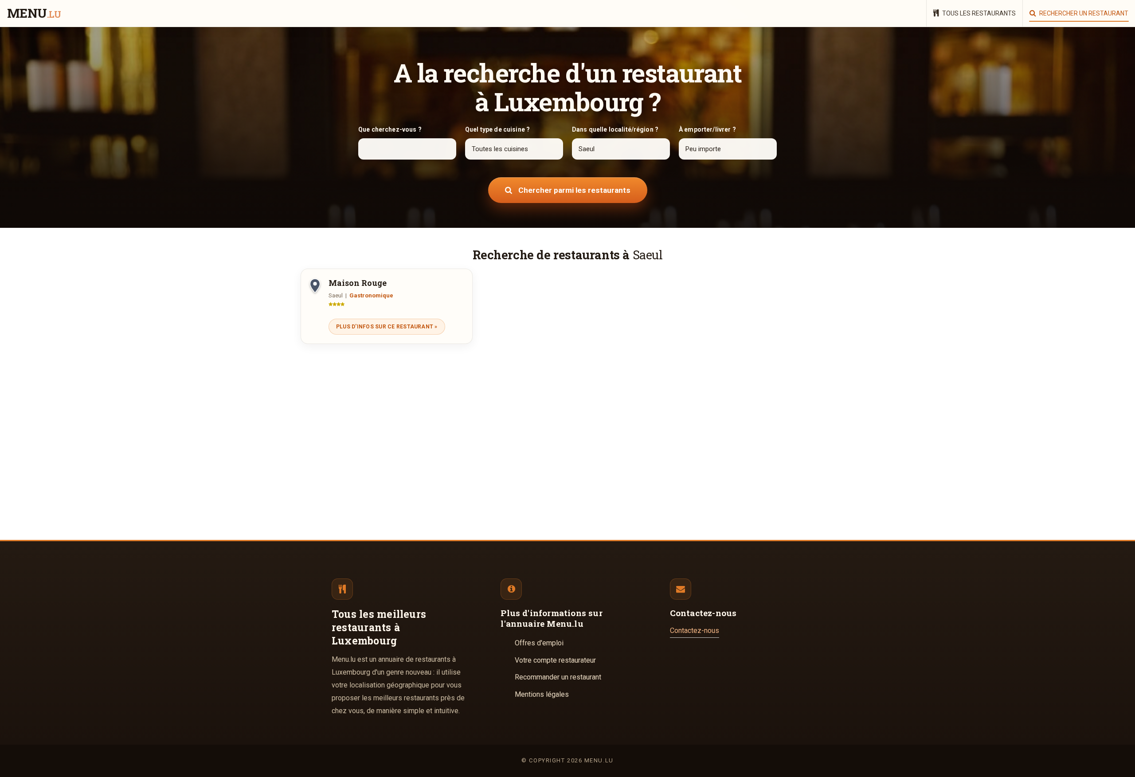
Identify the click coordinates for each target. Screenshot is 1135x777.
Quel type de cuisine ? (497, 129)
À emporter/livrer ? (707, 129)
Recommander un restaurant (558, 677)
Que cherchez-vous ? (390, 129)
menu (34, 13)
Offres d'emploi (539, 643)
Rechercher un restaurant (1083, 13)
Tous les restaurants (978, 13)
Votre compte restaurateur (555, 660)
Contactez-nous (694, 630)
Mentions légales (542, 694)
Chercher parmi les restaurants (573, 190)
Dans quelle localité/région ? (615, 129)
